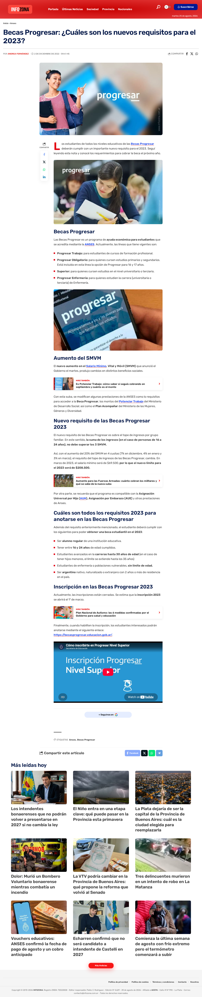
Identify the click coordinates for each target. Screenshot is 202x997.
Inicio (5, 23)
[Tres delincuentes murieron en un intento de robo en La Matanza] (163, 855)
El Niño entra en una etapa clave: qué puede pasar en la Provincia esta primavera (100, 814)
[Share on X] (192, 53)
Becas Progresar (142, 144)
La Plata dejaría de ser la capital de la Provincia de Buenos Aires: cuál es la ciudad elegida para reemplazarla (160, 819)
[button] (158, 7)
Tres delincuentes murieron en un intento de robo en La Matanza (162, 882)
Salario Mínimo (96, 366)
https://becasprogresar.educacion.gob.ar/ (83, 635)
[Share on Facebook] (187, 53)
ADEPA (154, 990)
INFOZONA (38, 990)
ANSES (89, 244)
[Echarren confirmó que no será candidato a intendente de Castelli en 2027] (101, 917)
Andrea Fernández (18, 54)
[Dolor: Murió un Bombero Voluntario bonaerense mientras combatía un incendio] (39, 855)
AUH (83, 498)
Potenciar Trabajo (131, 401)
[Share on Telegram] (159, 753)
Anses (13, 23)
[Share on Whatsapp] (196, 53)
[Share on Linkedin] (44, 177)
